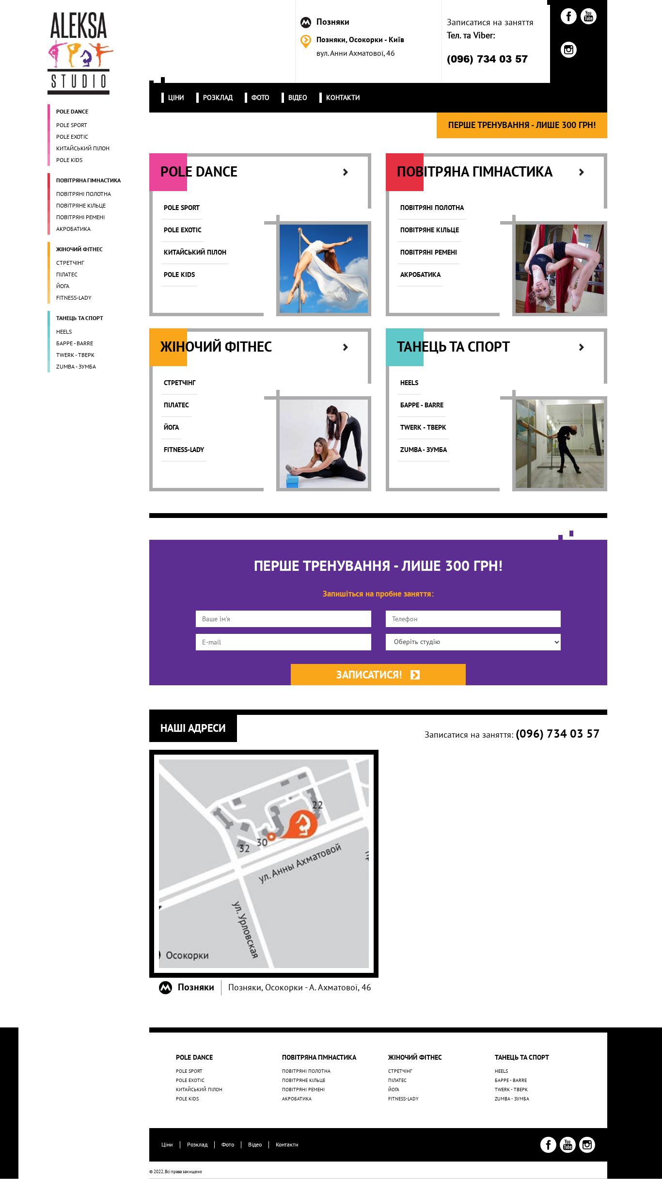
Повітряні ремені (303, 1090)
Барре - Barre (511, 1080)
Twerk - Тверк (511, 1090)
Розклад (197, 1144)
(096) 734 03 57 (487, 58)
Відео (255, 1144)
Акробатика (297, 1099)
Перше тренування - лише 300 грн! (522, 125)
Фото (227, 1144)
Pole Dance (194, 1057)
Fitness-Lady (403, 1099)
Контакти (287, 1144)
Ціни (167, 1144)
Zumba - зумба (512, 1099)
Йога (393, 1090)
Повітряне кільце (303, 1080)
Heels (501, 1071)
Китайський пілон (199, 1090)
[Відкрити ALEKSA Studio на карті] (264, 864)
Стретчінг (400, 1071)
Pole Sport (189, 1071)
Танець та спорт (522, 1057)
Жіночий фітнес (415, 1057)
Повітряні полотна (306, 1071)
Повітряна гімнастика (319, 1057)
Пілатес (397, 1080)
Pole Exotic (190, 1080)
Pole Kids (187, 1099)
